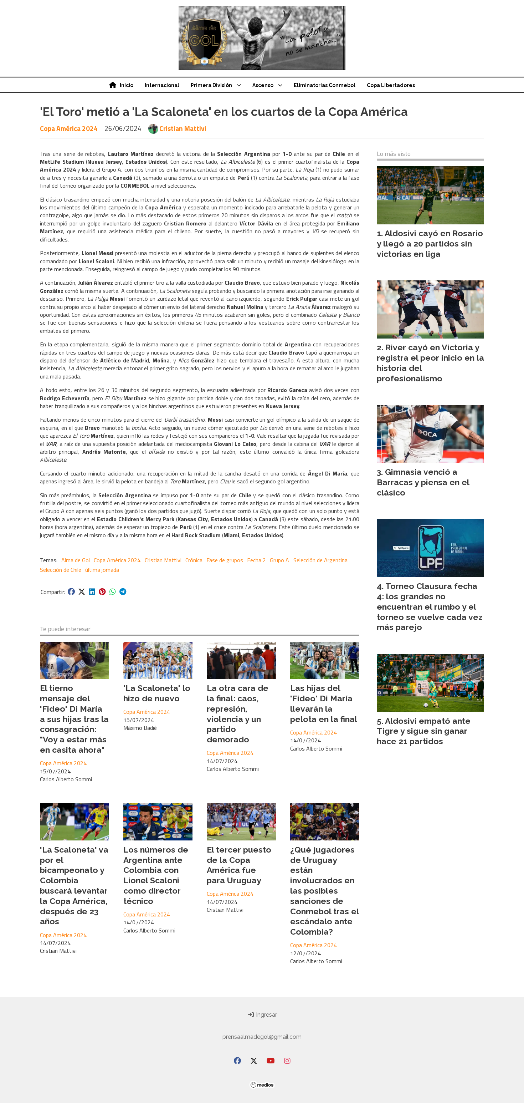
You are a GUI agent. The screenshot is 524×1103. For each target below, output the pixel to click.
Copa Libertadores (391, 85)
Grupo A (279, 560)
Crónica (193, 560)
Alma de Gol (75, 560)
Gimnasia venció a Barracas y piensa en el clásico (423, 482)
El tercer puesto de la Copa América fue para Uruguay (239, 865)
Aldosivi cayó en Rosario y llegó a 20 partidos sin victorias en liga (430, 243)
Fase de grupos (224, 560)
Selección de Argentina (320, 560)
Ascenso (262, 85)
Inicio (126, 85)
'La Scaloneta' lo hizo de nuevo (156, 693)
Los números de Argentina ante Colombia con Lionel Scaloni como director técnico (155, 875)
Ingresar (266, 1014)
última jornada (102, 570)
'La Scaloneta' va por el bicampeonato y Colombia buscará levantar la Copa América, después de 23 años (74, 885)
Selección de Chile (60, 570)
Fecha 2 (256, 560)
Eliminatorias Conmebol (324, 85)
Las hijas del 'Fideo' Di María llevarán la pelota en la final (323, 703)
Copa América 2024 (69, 128)
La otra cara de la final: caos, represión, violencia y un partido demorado (237, 713)
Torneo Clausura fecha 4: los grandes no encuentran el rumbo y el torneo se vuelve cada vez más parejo (430, 606)
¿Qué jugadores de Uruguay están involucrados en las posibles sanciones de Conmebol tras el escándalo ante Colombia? (324, 890)
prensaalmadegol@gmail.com (262, 1036)
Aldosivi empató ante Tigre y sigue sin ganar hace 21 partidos (424, 731)
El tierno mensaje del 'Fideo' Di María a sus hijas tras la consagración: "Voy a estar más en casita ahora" (74, 718)
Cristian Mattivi (182, 128)
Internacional (162, 85)
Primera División (211, 85)
